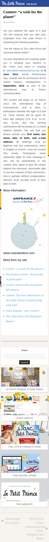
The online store (24, 475)
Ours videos (24, 418)
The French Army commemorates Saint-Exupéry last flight (34, 528)
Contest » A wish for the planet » (25, 268)
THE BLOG (31, 4)
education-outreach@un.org (23, 70)
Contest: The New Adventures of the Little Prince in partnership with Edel (25, 300)
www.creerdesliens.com (18, 253)
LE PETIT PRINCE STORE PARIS (24, 389)
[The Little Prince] (13, 3)
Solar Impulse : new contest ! (23, 310)
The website (24, 504)
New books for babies (12, 521)
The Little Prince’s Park (24, 446)
